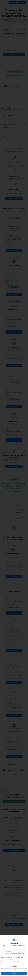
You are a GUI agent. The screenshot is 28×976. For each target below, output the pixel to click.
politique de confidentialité (13, 961)
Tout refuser (14, 966)
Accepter (14, 973)
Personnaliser (14, 970)
